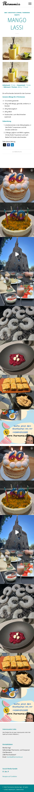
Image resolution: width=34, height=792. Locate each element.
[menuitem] (29, 3)
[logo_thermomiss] (14, 3)
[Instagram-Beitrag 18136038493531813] (17, 254)
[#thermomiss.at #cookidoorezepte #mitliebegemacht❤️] (17, 185)
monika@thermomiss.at (15, 757)
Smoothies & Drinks (15, 12)
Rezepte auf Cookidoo (10, 776)
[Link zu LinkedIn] (5, 771)
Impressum (11, 789)
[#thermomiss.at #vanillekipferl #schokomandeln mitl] (17, 323)
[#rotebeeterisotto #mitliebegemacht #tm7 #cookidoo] (17, 357)
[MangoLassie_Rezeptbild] (17, 48)
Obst (5, 12)
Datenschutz (20, 789)
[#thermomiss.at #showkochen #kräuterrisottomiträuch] (17, 426)
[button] (4, 144)
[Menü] (29, 3)
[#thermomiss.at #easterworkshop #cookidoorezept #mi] (17, 288)
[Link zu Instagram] (3, 771)
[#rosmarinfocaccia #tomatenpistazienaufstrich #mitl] (17, 392)
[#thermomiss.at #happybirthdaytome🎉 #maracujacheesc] (17, 219)
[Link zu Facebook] (8, 771)
